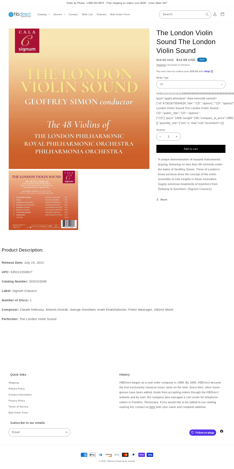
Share (163, 199)
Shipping (161, 65)
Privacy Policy (17, 400)
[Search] (207, 14)
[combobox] (185, 14)
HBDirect (111, 461)
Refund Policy (17, 388)
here (152, 407)
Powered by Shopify (125, 461)
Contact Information (20, 394)
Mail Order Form (18, 412)
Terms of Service (18, 406)
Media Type (162, 77)
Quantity (160, 130)
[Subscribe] (66, 432)
